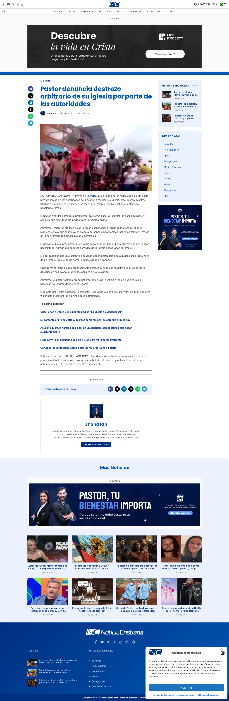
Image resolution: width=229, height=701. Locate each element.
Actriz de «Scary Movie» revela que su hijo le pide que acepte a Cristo (186, 96)
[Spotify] (133, 642)
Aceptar (186, 687)
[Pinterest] (127, 642)
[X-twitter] (13, 4)
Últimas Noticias (175, 85)
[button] (222, 652)
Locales (120, 11)
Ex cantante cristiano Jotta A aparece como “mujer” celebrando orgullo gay (85, 319)
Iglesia (72, 11)
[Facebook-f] (3, 4)
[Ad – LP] (114, 67)
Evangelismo (105, 11)
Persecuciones (87, 11)
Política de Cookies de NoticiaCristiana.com (174, 695)
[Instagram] (18, 4)
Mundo (149, 11)
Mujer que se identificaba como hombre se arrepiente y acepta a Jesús (181, 568)
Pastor (167, 172)
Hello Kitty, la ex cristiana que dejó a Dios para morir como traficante (81, 339)
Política (161, 11)
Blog (172, 11)
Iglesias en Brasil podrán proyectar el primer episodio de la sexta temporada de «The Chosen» (137, 568)
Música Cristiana (172, 167)
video (93, 195)
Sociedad (48, 81)
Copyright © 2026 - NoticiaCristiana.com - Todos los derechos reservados (114, 697)
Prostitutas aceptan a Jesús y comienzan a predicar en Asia (186, 106)
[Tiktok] (22, 4)
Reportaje (59, 11)
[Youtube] (8, 4)
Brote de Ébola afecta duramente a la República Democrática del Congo (136, 611)
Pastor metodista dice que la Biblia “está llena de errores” (92, 609)
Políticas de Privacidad (207, 695)
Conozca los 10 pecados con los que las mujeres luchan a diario (78, 347)
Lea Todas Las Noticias (96, 444)
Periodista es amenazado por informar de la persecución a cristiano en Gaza (48, 611)
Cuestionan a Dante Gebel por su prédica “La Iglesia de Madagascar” (81, 311)
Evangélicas (135, 11)
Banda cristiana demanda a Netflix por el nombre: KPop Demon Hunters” (181, 611)
